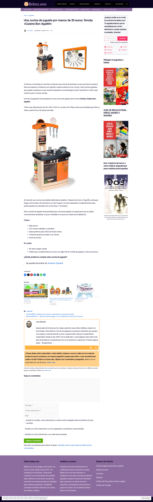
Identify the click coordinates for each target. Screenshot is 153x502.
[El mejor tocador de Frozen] (87, 290)
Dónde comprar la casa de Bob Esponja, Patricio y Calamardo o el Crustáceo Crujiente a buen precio (61, 300)
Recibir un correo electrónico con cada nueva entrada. (46, 434)
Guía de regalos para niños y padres (109, 466)
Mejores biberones (96, 9)
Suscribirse (122, 38)
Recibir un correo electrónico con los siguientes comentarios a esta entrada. (54, 429)
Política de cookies (43, 498)
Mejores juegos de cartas (57, 9)
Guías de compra (84, 4)
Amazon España (55, 263)
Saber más (51, 362)
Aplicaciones (119, 4)
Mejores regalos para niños (72, 9)
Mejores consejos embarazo (110, 9)
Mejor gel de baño (85, 9)
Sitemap (99, 477)
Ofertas (72, 4)
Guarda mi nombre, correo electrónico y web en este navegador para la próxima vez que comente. (59, 421)
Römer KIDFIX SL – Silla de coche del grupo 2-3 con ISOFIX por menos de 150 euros (54, 316)
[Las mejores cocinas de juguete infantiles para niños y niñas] (36, 290)
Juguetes (107, 4)
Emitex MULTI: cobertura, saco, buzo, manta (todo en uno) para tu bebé (50, 314)
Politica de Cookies (103, 485)
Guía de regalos (27, 9)
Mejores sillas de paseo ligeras (41, 9)
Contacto (99, 474)
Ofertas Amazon (62, 4)
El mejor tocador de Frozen (81, 298)
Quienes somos (102, 470)
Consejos (97, 4)
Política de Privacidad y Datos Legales (110, 481)
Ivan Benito (30, 30)
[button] (127, 4)
